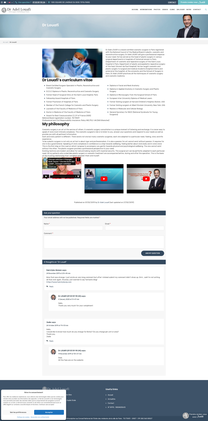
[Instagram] (2, 2)
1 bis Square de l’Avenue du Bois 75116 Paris (70, 2)
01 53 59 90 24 (39, 2)
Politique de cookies (23, 417)
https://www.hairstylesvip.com (59, 282)
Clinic (172, 9)
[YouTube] (5, 2)
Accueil (135, 9)
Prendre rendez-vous (189, 2)
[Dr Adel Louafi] (16, 10)
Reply (51, 341)
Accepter (49, 412)
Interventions (146, 9)
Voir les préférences (18, 412)
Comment (48, 233)
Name (47, 224)
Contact (172, 2)
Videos (165, 9)
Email (108, 224)
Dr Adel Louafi (103, 202)
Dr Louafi (181, 9)
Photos (157, 9)
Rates (188, 9)
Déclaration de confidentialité (40, 417)
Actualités (111, 399)
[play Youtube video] (104, 179)
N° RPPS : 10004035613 (116, 407)
